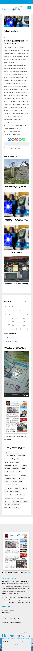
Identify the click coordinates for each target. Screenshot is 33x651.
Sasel (19, 148)
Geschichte (7, 472)
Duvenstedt (7, 465)
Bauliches (7, 459)
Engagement (16, 465)
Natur (16, 488)
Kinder (15, 478)
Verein (26, 501)
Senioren (7, 498)
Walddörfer (15, 504)
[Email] (13, 139)
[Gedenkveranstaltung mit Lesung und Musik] (16, 171)
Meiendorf (7, 485)
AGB (16, 644)
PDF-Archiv (7, 439)
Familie (25, 465)
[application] (16, 374)
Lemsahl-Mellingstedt (16, 482)
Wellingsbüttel (18, 508)
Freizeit (23, 468)
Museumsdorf (8, 488)
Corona (17, 462)
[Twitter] (20, 139)
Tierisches (7, 501)
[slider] (15, 394)
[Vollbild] (27, 395)
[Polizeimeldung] (16, 237)
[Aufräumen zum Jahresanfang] (16, 269)
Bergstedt (15, 459)
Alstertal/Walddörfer (10, 455)
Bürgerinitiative (8, 462)
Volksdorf (7, 504)
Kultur (6, 482)
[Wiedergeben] (6, 395)
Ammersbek (21, 455)
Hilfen (13, 475)
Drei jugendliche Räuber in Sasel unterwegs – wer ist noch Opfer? (16, 220)
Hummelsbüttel (22, 475)
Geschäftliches (17, 472)
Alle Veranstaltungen (12, 341)
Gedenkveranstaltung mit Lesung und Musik (16, 187)
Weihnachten (8, 508)
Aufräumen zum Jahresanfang (16, 284)
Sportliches (20, 498)
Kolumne (21, 478)
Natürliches (23, 488)
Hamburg (7, 475)
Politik (6, 491)
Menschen (16, 485)
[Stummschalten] (24, 395)
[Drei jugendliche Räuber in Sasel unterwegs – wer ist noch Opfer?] (16, 204)
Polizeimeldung (12, 148)
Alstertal (15, 452)
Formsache (15, 468)
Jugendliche (7, 478)
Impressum (18, 642)
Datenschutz (25, 642)
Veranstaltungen (17, 501)
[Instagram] (16, 139)
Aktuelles (7, 25)
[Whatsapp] (23, 139)
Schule (22, 495)
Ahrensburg (7, 452)
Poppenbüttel (8, 495)
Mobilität (23, 485)
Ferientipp (7, 468)
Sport (13, 498)
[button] (16, 374)
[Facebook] (9, 139)
